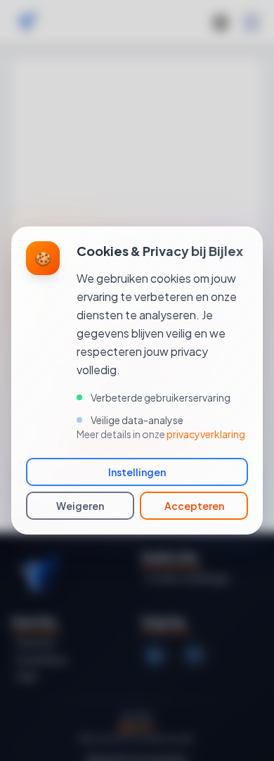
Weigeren (80, 505)
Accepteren (194, 505)
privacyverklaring (206, 434)
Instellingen (137, 472)
